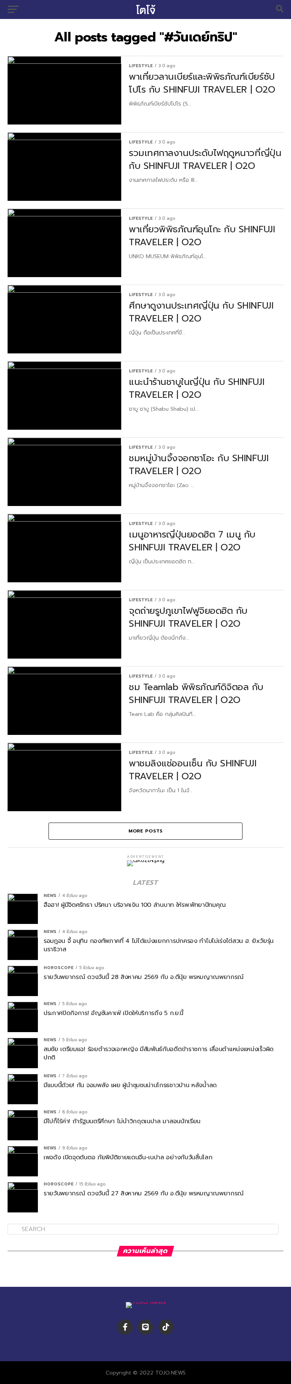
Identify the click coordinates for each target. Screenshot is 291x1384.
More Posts (145, 830)
